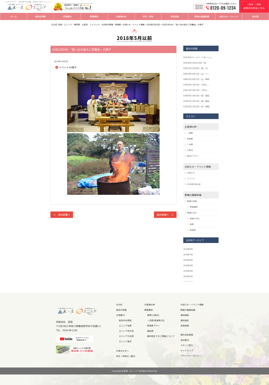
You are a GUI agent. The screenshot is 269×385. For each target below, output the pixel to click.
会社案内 (184, 340)
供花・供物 (148, 16)
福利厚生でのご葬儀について (160, 336)
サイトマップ (186, 350)
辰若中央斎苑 (125, 320)
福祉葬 (150, 330)
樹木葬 (255, 16)
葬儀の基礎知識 (201, 16)
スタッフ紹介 (186, 345)
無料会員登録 (186, 334)
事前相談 (175, 16)
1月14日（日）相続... (196, 106)
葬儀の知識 (192, 201)
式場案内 (67, 16)
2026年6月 (188, 260)
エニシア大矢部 (126, 336)
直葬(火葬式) (153, 315)
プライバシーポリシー (190, 355)
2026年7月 (188, 254)
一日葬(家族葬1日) (155, 320)
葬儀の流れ (192, 212)
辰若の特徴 (40, 16)
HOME (119, 304)
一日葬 (190, 144)
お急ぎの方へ (122, 350)
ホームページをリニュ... (198, 57)
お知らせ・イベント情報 (198, 166)
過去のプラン (193, 155)
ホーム (13, 16)
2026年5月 (188, 265)
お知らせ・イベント (228, 16)
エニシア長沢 (125, 341)
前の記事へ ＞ (165, 214)
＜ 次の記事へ (61, 214)
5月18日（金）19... (196, 68)
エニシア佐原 (125, 325)
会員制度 (184, 325)
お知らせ (191, 172)
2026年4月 (188, 270)
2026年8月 (188, 249)
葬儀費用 (94, 16)
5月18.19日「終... (195, 62)
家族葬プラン (153, 325)
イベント (191, 178)
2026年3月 (188, 276)
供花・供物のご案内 (125, 356)
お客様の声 (121, 16)
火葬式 (190, 150)
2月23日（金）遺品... (196, 95)
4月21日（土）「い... (196, 73)
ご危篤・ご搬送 (254, 6)
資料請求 (184, 320)
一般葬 (190, 133)
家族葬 (190, 138)
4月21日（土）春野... (196, 79)
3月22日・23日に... (196, 84)
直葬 (192, 224)
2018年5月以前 (193, 184)
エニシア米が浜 (126, 330)
